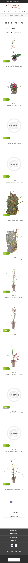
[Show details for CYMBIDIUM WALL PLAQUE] (14, 87)
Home (6, 15)
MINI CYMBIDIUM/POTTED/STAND (14, 489)
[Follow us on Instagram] (12, 545)
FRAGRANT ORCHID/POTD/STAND (14, 297)
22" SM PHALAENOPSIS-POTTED (14, 66)
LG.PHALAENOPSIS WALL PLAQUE (14, 412)
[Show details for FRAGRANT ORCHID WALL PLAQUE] (14, 164)
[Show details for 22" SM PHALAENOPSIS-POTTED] (14, 49)
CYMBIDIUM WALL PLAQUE (14, 105)
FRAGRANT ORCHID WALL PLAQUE (14, 182)
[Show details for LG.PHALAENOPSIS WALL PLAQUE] (14, 395)
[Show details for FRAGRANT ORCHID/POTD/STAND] (14, 279)
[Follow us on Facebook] (16, 545)
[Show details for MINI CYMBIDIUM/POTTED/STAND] (14, 472)
